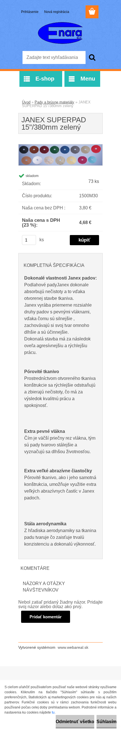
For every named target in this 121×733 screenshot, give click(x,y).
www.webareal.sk (73, 647)
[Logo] (60, 33)
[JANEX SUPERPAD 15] (60, 146)
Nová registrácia (56, 12)
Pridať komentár (46, 616)
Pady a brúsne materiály (54, 102)
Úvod (26, 102)
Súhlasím (106, 721)
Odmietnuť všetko (75, 721)
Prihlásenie (30, 12)
